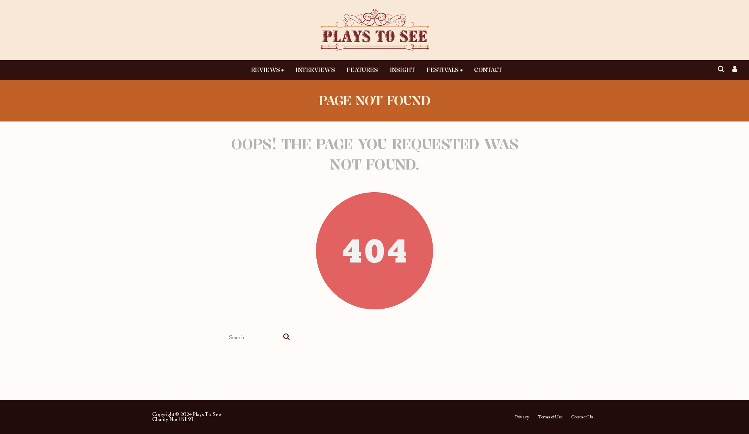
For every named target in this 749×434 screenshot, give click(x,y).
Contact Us (582, 417)
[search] (286, 337)
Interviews (315, 69)
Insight (402, 69)
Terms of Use (550, 417)
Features (362, 69)
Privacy (522, 417)
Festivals (442, 69)
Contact (488, 69)
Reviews (265, 69)
